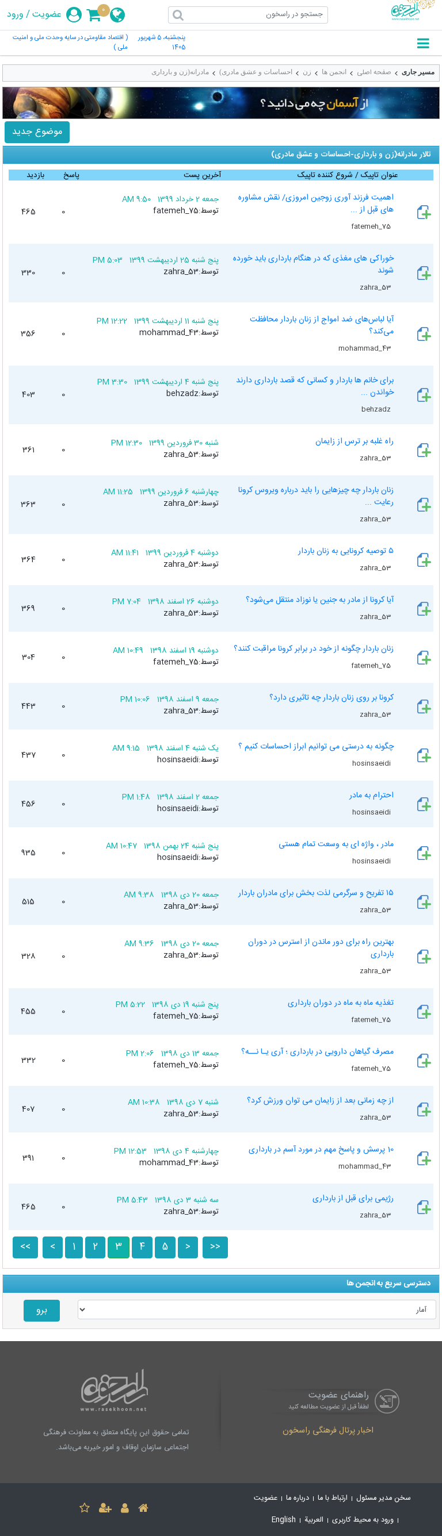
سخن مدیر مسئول (383, 1498)
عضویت (47, 15)
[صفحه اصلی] (143, 1510)
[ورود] (125, 1510)
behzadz (377, 409)
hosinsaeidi (372, 763)
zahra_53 (376, 287)
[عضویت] (105, 1510)
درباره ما (297, 1498)
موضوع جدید (37, 132)
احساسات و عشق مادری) (255, 72)
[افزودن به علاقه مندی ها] (84, 1510)
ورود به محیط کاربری (363, 1520)
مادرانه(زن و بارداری (180, 72)
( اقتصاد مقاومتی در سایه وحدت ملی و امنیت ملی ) (70, 43)
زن (307, 72)
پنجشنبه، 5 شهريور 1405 (161, 43)
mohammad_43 (365, 348)
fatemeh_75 (372, 226)
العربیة (313, 1520)
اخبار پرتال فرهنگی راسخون (328, 1431)
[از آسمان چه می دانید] (221, 103)
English (284, 1520)
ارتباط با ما (333, 1498)
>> (215, 1247)
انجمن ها (334, 72)
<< (25, 1247)
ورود (15, 15)
